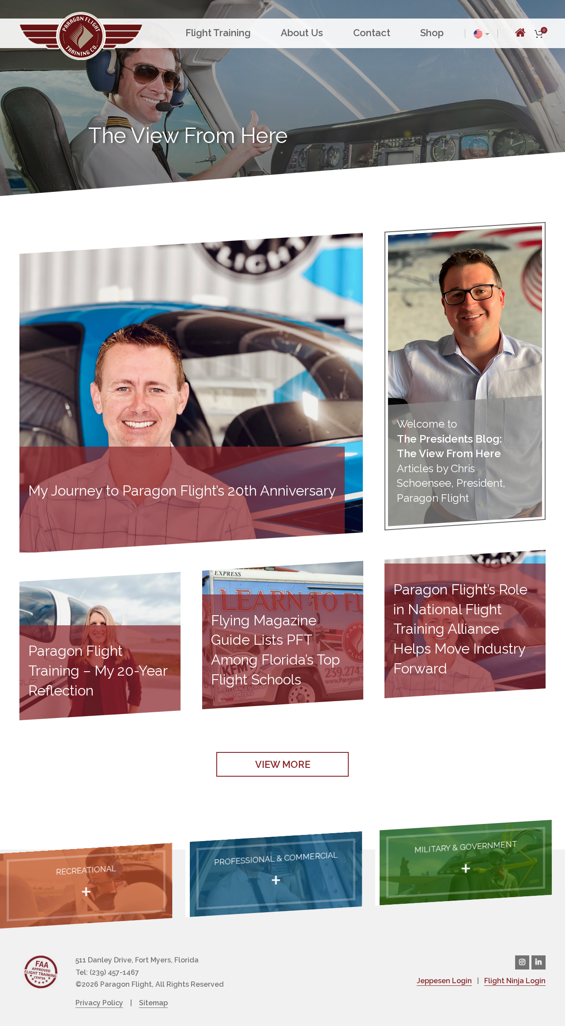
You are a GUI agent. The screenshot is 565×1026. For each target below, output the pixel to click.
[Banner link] (86, 885)
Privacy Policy (99, 1003)
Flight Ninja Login (515, 981)
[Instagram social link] (522, 962)
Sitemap (153, 1003)
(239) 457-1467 (114, 972)
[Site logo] (80, 35)
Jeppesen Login (444, 981)
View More (282, 764)
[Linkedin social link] (538, 962)
